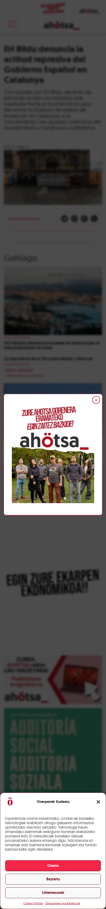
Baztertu (53, 879)
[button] (98, 801)
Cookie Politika (33, 903)
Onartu (53, 865)
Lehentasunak (53, 892)
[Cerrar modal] (96, 400)
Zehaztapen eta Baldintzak (62, 903)
